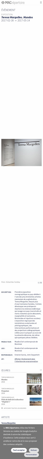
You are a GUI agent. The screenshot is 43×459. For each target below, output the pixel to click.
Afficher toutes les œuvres (15, 408)
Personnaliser (31, 454)
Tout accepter (19, 450)
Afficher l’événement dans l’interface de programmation (26, 360)
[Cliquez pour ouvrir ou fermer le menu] (41, 2)
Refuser (34, 450)
